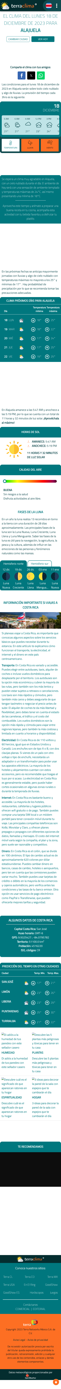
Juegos (54, 1292)
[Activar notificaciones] (56, 1382)
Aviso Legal (19, 1340)
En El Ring (29, 1285)
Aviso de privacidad (38, 1340)
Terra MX (52, 1277)
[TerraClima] (49, 6)
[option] (10, 145)
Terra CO (30, 1277)
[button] (57, 5)
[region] (30, 54)
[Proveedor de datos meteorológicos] (30, 1376)
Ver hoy (43, 39)
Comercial (22, 1309)
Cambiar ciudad (18, 39)
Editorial (39, 1309)
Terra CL (8, 1277)
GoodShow (51, 1285)
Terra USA (9, 1285)
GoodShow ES (11, 1292)
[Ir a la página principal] (19, 5)
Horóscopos (36, 1292)
